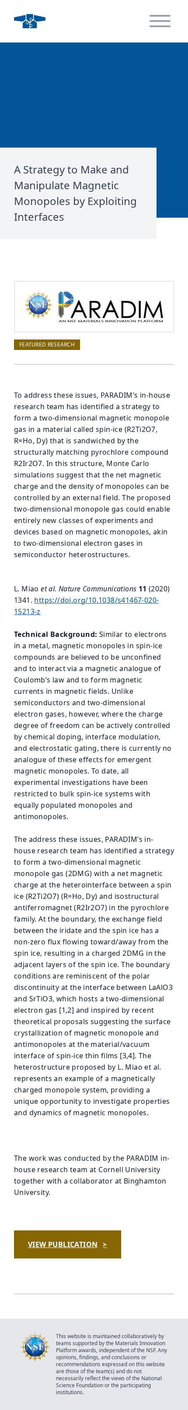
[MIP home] (29, 21)
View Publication (67, 1244)
